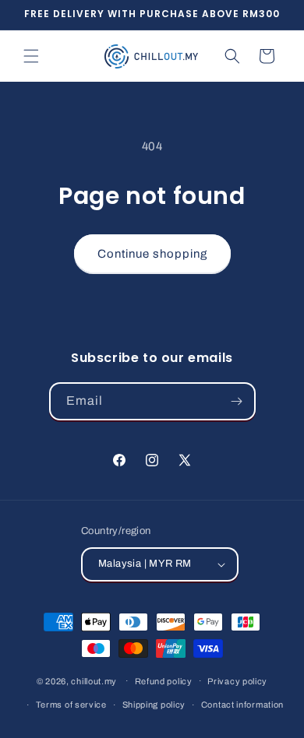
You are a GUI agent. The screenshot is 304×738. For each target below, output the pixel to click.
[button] (31, 56)
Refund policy (164, 681)
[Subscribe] (237, 401)
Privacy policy (237, 681)
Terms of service (71, 704)
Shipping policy (154, 704)
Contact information (242, 704)
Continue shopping (152, 254)
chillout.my (94, 680)
